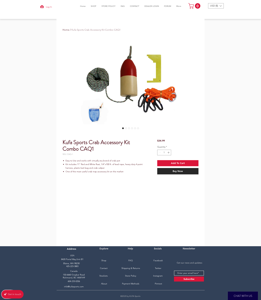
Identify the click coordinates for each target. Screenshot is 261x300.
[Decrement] (159, 152)
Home (66, 29)
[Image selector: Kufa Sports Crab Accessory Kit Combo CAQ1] (122, 128)
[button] (93, 6)
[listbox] (216, 5)
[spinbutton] (164, 152)
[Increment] (169, 152)
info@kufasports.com (74, 286)
